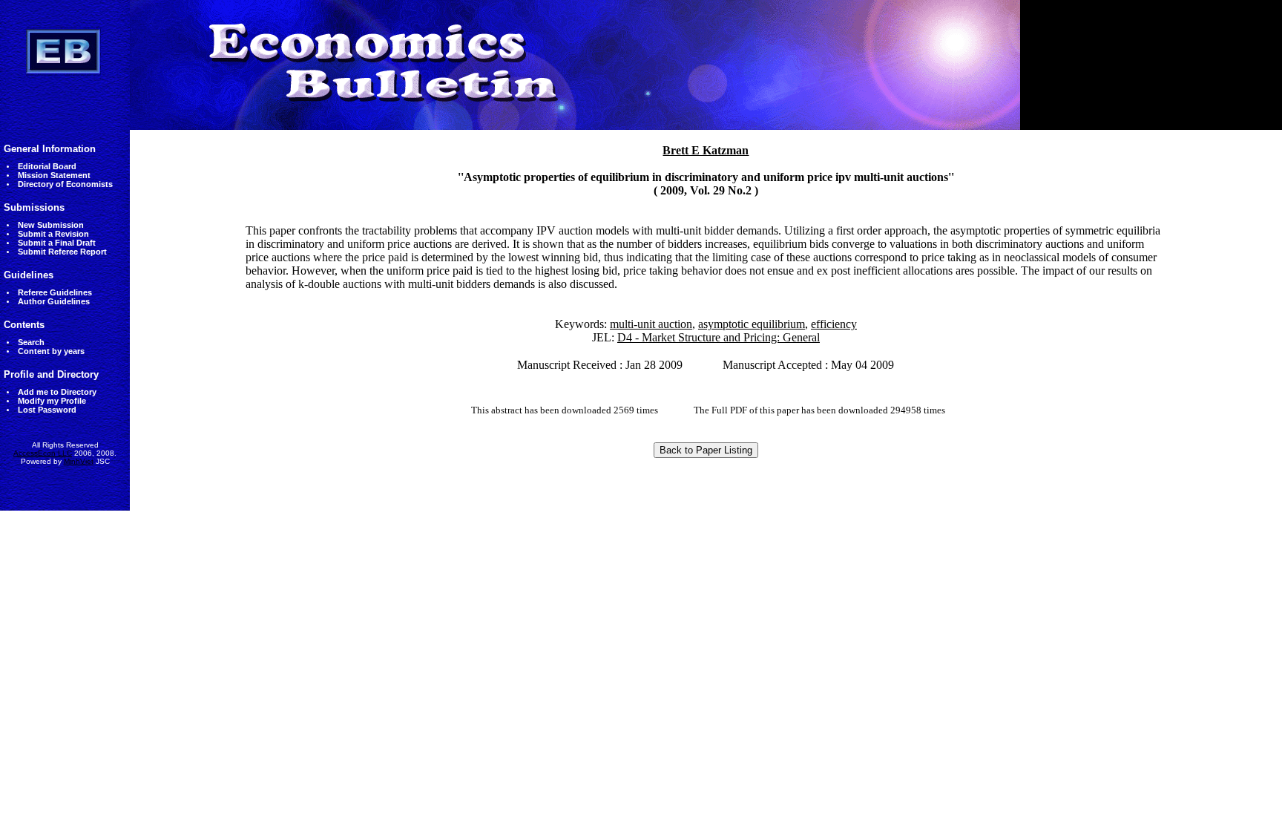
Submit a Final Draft (57, 242)
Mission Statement (54, 175)
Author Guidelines (54, 301)
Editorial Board (47, 166)
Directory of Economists (65, 184)
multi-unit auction (651, 324)
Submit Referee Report (62, 251)
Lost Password (47, 409)
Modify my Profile (52, 400)
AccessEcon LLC (42, 453)
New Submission (51, 224)
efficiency (834, 324)
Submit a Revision (53, 233)
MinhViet (78, 461)
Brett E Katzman (706, 150)
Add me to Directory (57, 391)
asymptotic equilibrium (751, 324)
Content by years (51, 351)
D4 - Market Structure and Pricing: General (718, 337)
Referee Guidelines (55, 292)
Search (31, 342)
